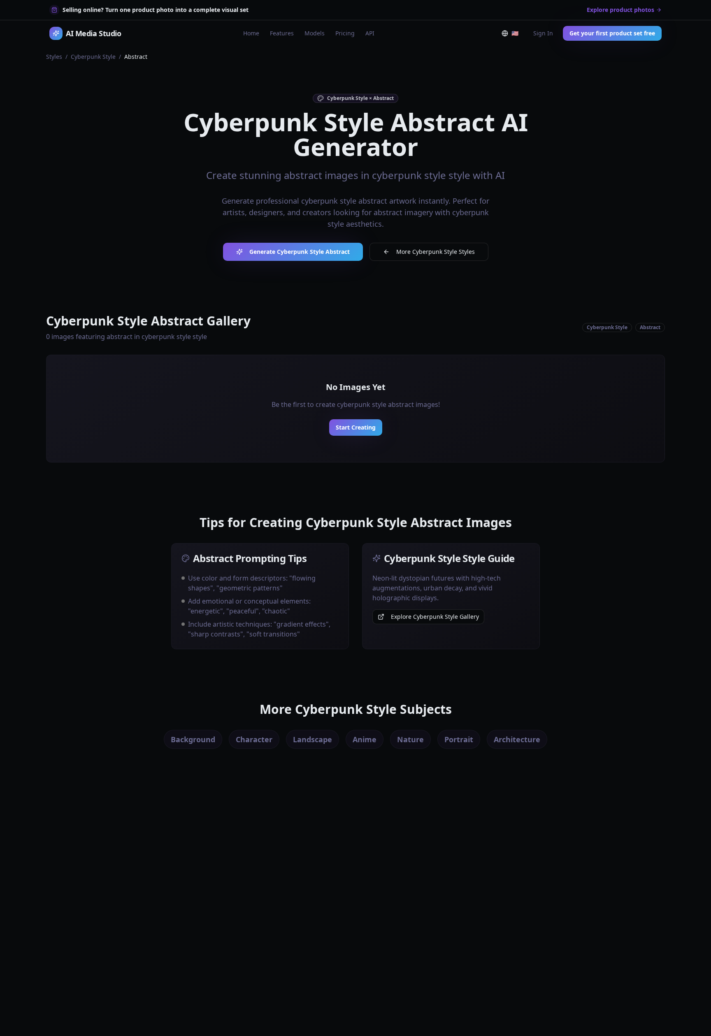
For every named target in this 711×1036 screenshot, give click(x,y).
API (369, 33)
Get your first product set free (612, 33)
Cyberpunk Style (93, 56)
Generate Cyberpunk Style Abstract (299, 252)
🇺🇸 (516, 35)
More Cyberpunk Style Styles (435, 252)
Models (314, 33)
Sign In (543, 33)
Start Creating (356, 427)
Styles (54, 56)
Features (282, 33)
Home (251, 33)
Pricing (345, 33)
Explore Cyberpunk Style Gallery (435, 616)
